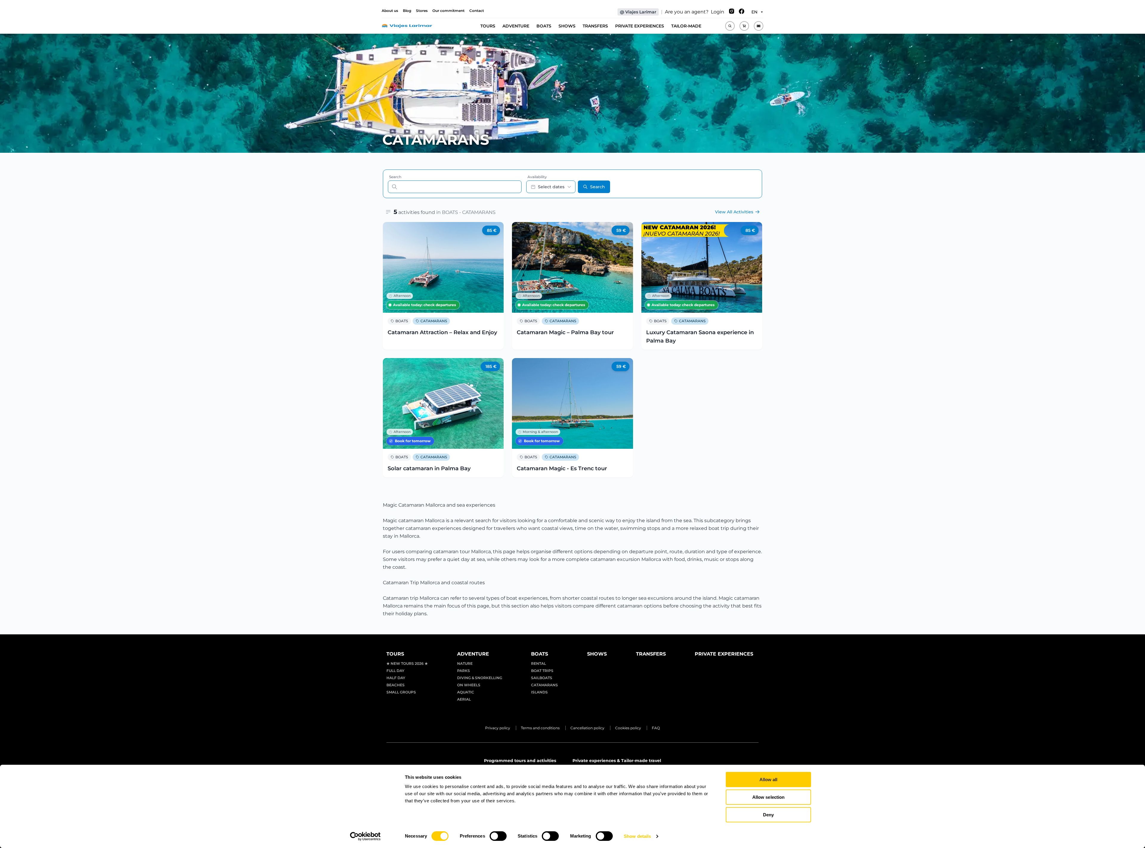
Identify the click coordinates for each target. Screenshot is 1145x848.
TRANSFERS (595, 26)
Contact (476, 10)
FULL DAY (395, 670)
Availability (537, 177)
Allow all (768, 779)
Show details (637, 836)
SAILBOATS (541, 678)
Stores (422, 10)
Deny (768, 814)
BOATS (543, 26)
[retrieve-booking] (758, 26)
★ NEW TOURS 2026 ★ (407, 663)
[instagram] (731, 12)
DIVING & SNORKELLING (479, 678)
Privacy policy (497, 728)
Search (395, 177)
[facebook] (741, 12)
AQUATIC (465, 692)
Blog (407, 10)
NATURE (465, 663)
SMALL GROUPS (401, 692)
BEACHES (395, 685)
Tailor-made (686, 26)
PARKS (463, 670)
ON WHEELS (468, 685)
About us (390, 10)
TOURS (487, 26)
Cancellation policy (587, 728)
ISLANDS (539, 692)
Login (717, 12)
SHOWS (566, 26)
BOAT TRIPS (542, 670)
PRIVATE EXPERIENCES (639, 26)
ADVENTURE (515, 26)
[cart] (744, 26)
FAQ (656, 728)
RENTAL (538, 663)
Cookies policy (628, 728)
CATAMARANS (433, 321)
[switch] (498, 836)
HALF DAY (395, 678)
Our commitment (448, 10)
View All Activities (734, 212)
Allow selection (768, 797)
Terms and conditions (540, 728)
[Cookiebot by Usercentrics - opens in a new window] (365, 836)
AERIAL (464, 699)
